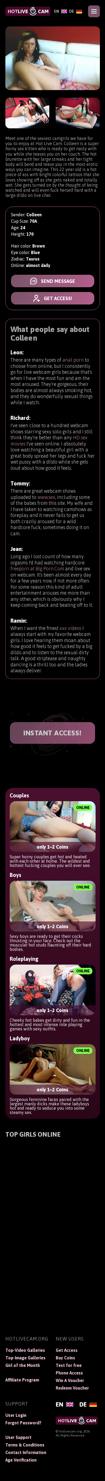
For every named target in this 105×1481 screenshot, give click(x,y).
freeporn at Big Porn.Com (37, 568)
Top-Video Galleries (25, 1350)
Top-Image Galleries (25, 1358)
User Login (15, 1415)
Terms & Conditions (24, 1445)
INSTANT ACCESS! (52, 733)
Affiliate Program (22, 1380)
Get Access (67, 1350)
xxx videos (70, 628)
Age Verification (21, 1460)
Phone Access (69, 1373)
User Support (18, 1437)
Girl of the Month (22, 1365)
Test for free (69, 1365)
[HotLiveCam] (27, 11)
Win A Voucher (70, 1380)
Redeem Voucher (72, 1388)
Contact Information (25, 1452)
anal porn (73, 360)
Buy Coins (65, 1358)
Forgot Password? (23, 1423)
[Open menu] (94, 11)
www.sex (46, 497)
